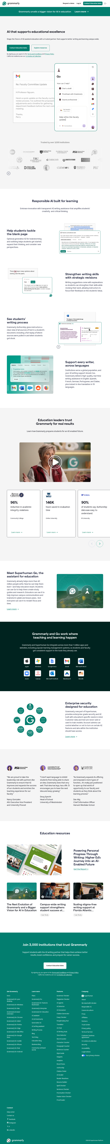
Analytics (60, 1060)
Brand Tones (61, 1064)
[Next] (99, 543)
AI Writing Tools (62, 1032)
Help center (11, 1112)
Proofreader (61, 1100)
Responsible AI (87, 1007)
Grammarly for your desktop (13, 1000)
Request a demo (68, 3)
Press (83, 1014)
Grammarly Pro (37, 999)
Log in (79, 3)
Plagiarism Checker (63, 999)
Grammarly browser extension (13, 1013)
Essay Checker (61, 1017)
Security (84, 1045)
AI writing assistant (38, 1026)
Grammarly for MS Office (15, 1032)
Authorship (60, 1068)
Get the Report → (81, 869)
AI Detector (61, 1006)
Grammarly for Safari (14, 1021)
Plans (33, 996)
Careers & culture (87, 1010)
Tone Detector (61, 1035)
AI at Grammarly (37, 1019)
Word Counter (61, 1039)
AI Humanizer (61, 1010)
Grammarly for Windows (15, 1005)
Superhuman (88, 996)
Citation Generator (63, 1014)
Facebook (12, 1119)
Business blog (36, 1044)
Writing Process (37, 1030)
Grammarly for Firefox (14, 1025)
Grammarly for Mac (13, 1008)
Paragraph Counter (63, 1046)
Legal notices (86, 1052)
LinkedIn (12, 1130)
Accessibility (86, 1048)
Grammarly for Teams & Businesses (39, 1004)
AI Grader (60, 1075)
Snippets (59, 1057)
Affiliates (84, 1017)
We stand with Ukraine (89, 1003)
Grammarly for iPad (13, 1048)
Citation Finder (61, 1071)
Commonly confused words (39, 1049)
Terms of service (87, 1032)
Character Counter (63, 1042)
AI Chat (59, 1028)
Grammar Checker (63, 996)
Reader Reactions (62, 1078)
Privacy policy (86, 1028)
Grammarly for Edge (14, 1028)
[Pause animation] (58, 347)
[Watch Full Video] (55, 462)
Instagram (12, 1123)
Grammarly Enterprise (39, 1008)
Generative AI (36, 1023)
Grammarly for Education (40, 1012)
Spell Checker (61, 1086)
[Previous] (92, 543)
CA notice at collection (89, 1041)
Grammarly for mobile (14, 1041)
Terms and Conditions (35, 54)
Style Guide (60, 1053)
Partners (84, 1021)
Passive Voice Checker (64, 1096)
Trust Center (86, 1025)
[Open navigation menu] (105, 3)
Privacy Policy (49, 54)
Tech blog (35, 1037)
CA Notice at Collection (33, 56)
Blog (33, 1033)
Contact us (10, 1115)
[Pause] (8, 173)
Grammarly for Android (14, 1052)
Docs (8, 996)
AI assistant (35, 1016)
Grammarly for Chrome (15, 1017)
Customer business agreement (88, 1036)
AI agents (60, 1003)
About (84, 1000)
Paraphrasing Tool (63, 1021)
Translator (60, 1024)
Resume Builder (62, 1082)
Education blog (37, 1041)
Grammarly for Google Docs (14, 1036)
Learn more (12, 609)
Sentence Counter (63, 1050)
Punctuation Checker (64, 1093)
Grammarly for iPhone (14, 1044)
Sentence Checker (63, 1089)
